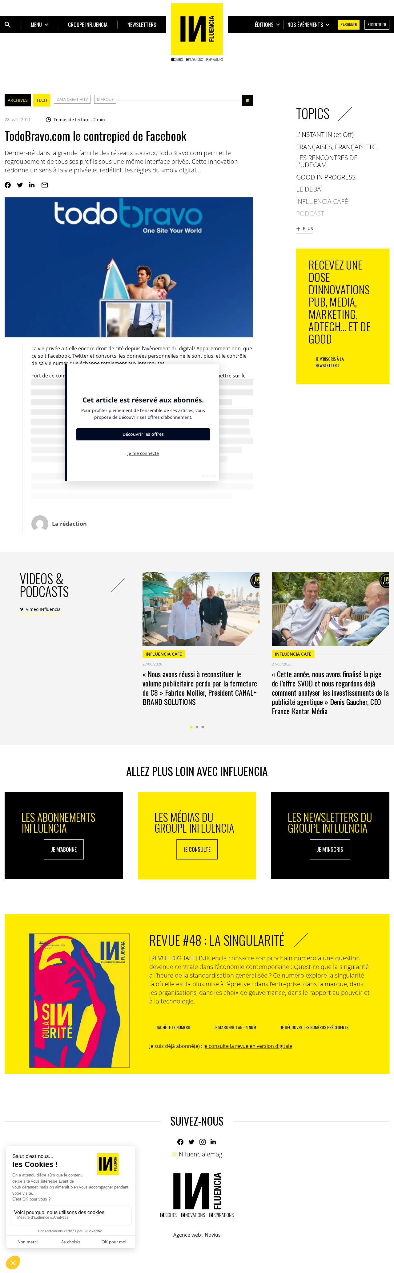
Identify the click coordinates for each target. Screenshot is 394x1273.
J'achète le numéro (173, 1027)
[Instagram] (202, 1142)
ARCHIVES (18, 100)
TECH (41, 100)
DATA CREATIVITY (72, 99)
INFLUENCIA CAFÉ (164, 654)
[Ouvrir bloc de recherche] (8, 24)
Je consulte (197, 849)
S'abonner (348, 24)
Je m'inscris (330, 849)
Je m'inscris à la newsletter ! (330, 362)
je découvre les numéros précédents (314, 1027)
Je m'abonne (64, 849)
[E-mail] (45, 185)
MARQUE (105, 99)
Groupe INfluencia (87, 24)
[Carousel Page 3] (203, 727)
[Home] (197, 32)
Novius (213, 1234)
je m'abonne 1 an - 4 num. (235, 1027)
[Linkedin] (32, 185)
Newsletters (141, 24)
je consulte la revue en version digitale (247, 1046)
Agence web (187, 1234)
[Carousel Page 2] (197, 727)
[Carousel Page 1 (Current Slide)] (191, 727)
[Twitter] (20, 185)
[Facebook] (8, 185)
